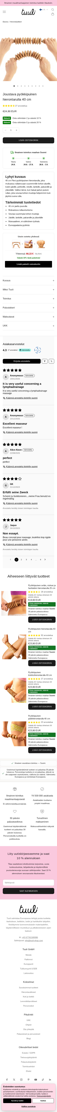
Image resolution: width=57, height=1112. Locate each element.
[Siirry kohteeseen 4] (25, 86)
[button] (9, 106)
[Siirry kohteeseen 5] (28, 86)
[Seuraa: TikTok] (43, 1079)
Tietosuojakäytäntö (28, 1057)
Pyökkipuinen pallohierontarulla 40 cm (39, 717)
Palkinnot (28, 959)
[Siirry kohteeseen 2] (17, 86)
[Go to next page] (46, 560)
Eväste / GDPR (28, 1053)
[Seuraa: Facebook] (7, 1079)
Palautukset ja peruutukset (28, 1034)
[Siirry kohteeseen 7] (35, 86)
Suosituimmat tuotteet (28, 987)
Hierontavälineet (28, 992)
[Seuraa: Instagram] (21, 1079)
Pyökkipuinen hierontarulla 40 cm (41, 630)
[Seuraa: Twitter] (14, 1079)
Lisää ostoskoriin (28, 140)
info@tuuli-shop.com (34, 940)
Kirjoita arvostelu (22, 361)
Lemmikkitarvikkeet (28, 1001)
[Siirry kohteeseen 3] (21, 86)
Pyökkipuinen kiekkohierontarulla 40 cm (40, 673)
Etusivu (5, 22)
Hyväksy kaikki (17, 1101)
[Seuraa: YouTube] (35, 1079)
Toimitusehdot (28, 1066)
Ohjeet (28, 1025)
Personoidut (28, 1006)
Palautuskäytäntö (28, 1062)
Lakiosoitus (28, 973)
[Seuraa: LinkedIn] (50, 1079)
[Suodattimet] (45, 361)
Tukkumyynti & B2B (28, 969)
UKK (28, 1020)
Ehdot (28, 1071)
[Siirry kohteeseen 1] (14, 86)
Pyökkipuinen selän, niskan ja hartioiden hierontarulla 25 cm (41, 586)
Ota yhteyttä (28, 1029)
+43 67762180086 (30, 937)
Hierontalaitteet (16, 22)
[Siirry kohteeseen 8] (39, 86)
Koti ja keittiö (28, 997)
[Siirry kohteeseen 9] (43, 86)
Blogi (28, 1038)
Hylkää (43, 1101)
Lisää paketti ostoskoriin (28, 264)
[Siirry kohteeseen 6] (32, 86)
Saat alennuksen (29, 891)
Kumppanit (28, 964)
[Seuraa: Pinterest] (28, 1079)
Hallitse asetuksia (28, 1106)
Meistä (28, 955)
